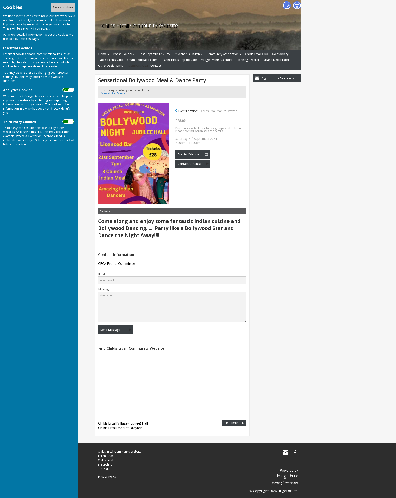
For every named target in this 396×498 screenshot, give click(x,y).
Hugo (287, 475)
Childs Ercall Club (256, 54)
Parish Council (122, 54)
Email (101, 273)
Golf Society (280, 54)
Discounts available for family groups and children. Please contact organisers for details (208, 129)
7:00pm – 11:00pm (196, 141)
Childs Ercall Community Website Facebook (295, 452)
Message (104, 289)
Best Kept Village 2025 (154, 54)
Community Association (222, 54)
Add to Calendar (189, 154)
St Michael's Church (187, 54)
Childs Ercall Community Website (139, 25)
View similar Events (113, 93)
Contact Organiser (190, 164)
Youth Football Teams (142, 60)
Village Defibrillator (276, 60)
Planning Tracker (248, 60)
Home (102, 54)
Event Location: (188, 111)
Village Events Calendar (216, 60)
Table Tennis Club (110, 60)
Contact (155, 65)
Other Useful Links (110, 65)
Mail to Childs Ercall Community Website (285, 452)
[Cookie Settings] (287, 5)
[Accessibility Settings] (297, 5)
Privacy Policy (107, 476)
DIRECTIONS (231, 423)
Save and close (63, 7)
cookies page (29, 39)
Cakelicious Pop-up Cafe (180, 60)
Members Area (138, 65)
